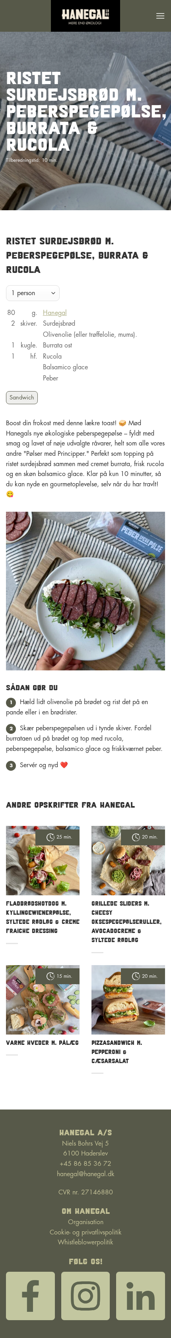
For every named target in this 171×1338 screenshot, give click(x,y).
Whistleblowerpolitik (85, 1242)
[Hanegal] (85, 16)
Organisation (85, 1222)
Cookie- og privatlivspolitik (86, 1232)
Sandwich (22, 398)
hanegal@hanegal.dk (86, 1174)
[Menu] (160, 15)
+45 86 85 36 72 (85, 1164)
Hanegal (55, 313)
